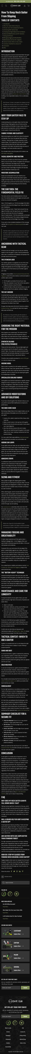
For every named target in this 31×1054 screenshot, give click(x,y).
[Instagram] (3, 894)
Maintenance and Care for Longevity (12, 40)
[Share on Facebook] (11, 871)
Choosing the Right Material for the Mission (14, 32)
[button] (2, 5)
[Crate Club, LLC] (15, 5)
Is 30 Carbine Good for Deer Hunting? (12, 916)
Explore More (17, 934)
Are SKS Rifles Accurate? (9, 904)
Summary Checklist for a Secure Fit (12, 44)
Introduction (7, 24)
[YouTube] (16, 894)
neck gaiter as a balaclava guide (15, 224)
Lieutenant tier (7, 507)
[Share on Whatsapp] (17, 871)
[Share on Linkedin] (20, 871)
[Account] (25, 5)
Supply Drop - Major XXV (20, 631)
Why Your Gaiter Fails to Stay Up (12, 26)
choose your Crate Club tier (19, 94)
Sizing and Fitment (8, 36)
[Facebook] (10, 894)
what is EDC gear (24, 358)
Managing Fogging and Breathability (12, 38)
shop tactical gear (24, 437)
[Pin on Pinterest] (22, 871)
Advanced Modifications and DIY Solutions (14, 34)
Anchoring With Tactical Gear (11, 30)
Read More (5, 907)
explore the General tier (23, 710)
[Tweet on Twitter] (14, 871)
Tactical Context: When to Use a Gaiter (13, 42)
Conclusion (6, 46)
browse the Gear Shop (6, 308)
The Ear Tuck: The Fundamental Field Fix (13, 28)
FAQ (5, 48)
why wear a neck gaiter (7, 153)
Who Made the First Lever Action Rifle (12, 910)
